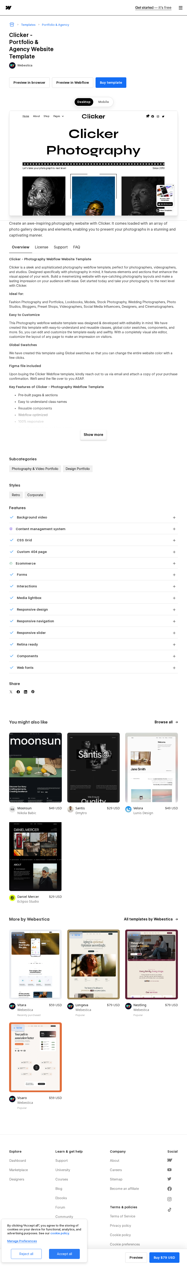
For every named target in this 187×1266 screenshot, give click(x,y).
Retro (16, 495)
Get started (153, 7)
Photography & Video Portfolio (35, 469)
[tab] (20, 247)
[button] (180, 7)
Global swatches (77, 353)
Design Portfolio (78, 469)
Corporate (35, 495)
